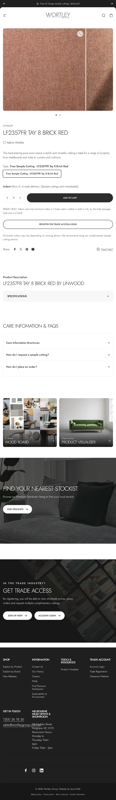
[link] (58, 224)
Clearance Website (99, 676)
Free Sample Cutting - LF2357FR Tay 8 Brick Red (32, 173)
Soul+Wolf (75, 789)
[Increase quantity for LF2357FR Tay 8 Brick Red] (20, 197)
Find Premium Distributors (39, 688)
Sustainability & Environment (39, 695)
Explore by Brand (11, 671)
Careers (36, 676)
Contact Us (37, 666)
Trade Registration (98, 671)
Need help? (107, 249)
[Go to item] (56, 115)
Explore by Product (12, 666)
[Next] (111, 3)
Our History (38, 671)
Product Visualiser (70, 669)
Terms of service (62, 794)
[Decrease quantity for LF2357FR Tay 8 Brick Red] (6, 197)
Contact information (77, 794)
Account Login (97, 666)
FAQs (34, 681)
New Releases (10, 676)
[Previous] (4, 3)
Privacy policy (48, 794)
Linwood (8, 125)
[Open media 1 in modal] (80, 34)
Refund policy (36, 794)
